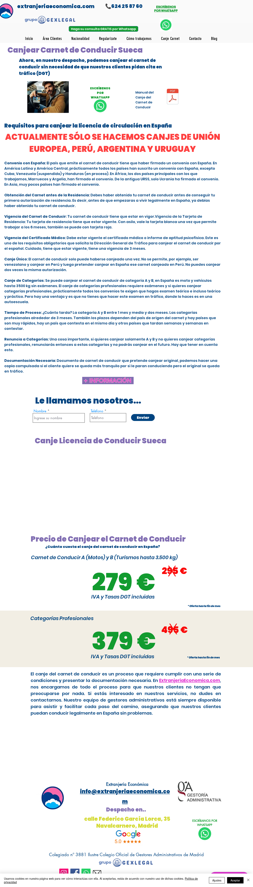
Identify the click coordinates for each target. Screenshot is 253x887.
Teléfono (97, 411)
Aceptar (235, 880)
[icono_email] (97, 873)
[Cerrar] (248, 880)
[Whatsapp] (86, 873)
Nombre (40, 411)
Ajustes (216, 880)
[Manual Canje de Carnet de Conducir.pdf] (172, 97)
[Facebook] (74, 873)
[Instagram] (63, 873)
